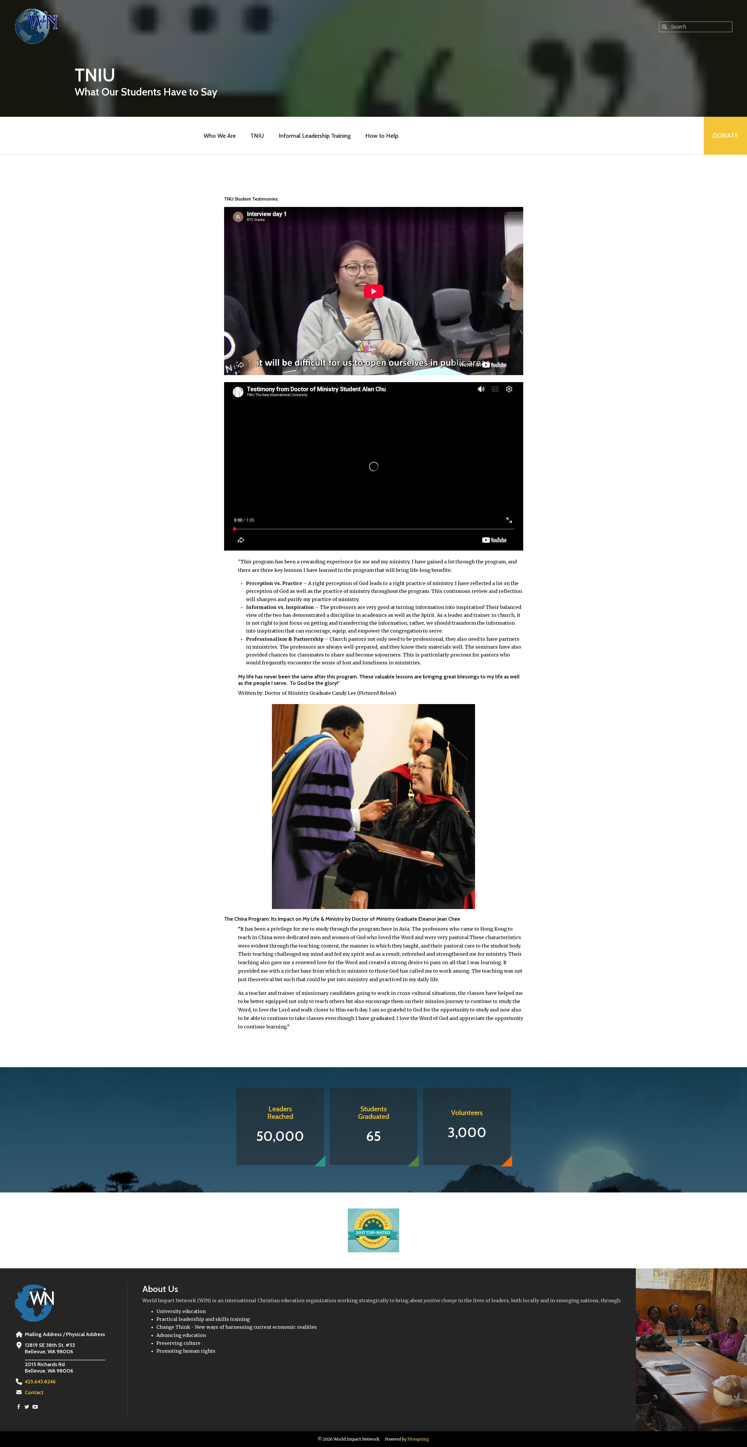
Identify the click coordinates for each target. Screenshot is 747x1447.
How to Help (381, 135)
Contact (34, 1392)
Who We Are (220, 135)
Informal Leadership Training (315, 135)
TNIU (257, 135)
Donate (725, 136)
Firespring (418, 1439)
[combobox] (695, 27)
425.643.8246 (40, 1381)
